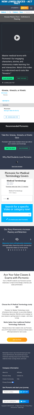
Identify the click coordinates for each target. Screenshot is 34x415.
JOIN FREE (24, 8)
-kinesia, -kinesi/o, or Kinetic (29, 12)
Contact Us (20, 375)
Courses (11, 12)
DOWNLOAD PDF (9, 83)
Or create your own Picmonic (18, 219)
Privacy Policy (28, 405)
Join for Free (17, 340)
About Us (5, 372)
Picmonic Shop (7, 375)
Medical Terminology (4, 12)
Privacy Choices (7, 382)
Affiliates (19, 372)
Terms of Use (14, 407)
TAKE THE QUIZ (21, 78)
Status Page (21, 407)
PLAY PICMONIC (8, 78)
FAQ (18, 379)
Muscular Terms (22, 12)
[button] (17, 294)
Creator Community (8, 379)
